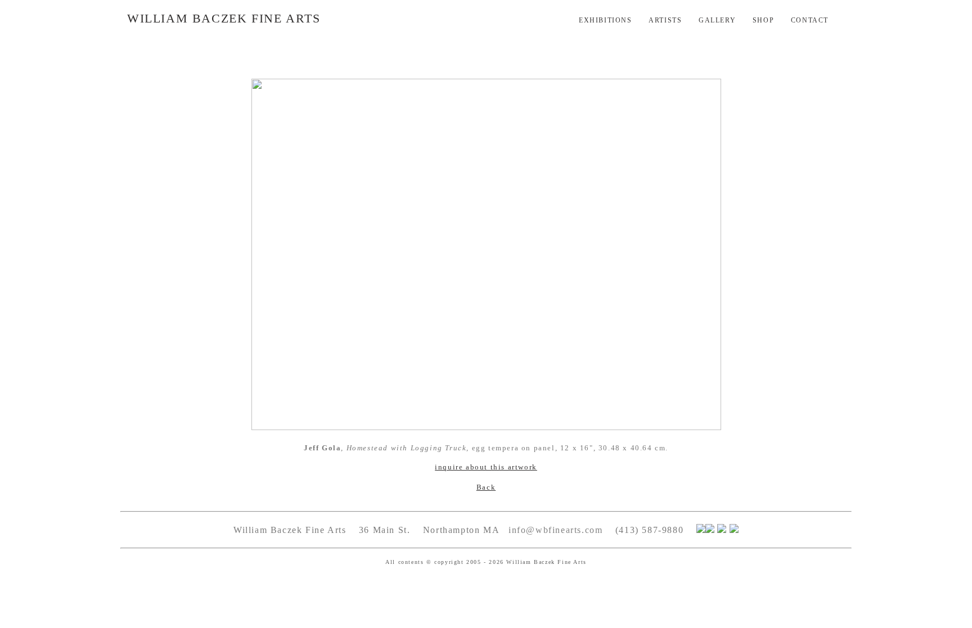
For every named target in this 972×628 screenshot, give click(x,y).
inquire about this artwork (486, 467)
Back (486, 487)
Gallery (717, 20)
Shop (763, 20)
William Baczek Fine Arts (223, 18)
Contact (810, 20)
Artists (665, 20)
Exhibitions (605, 20)
